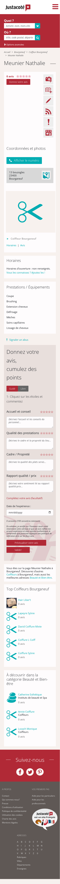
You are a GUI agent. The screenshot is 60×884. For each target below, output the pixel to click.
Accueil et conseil (18, 411)
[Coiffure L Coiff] (11, 643)
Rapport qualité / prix (21, 476)
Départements (23, 865)
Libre (23, 388)
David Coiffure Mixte (30, 626)
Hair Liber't (24, 600)
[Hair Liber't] (11, 603)
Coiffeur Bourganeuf (38, 52)
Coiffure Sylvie (26, 653)
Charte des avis (9, 818)
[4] (49, 411)
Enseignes (21, 868)
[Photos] (30, 211)
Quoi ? (9, 20)
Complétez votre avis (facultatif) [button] (24, 498)
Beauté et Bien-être (41, 577)
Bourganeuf (19, 52)
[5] (52, 411)
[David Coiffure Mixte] (11, 629)
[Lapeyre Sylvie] (11, 616)
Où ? (7, 32)
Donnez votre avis (18, 81)
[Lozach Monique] (11, 734)
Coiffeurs (11, 574)
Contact (5, 796)
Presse (5, 803)
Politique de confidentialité (14, 811)
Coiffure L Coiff (26, 639)
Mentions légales (10, 822)
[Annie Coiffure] (11, 717)
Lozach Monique (27, 728)
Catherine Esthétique (30, 694)
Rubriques (21, 857)
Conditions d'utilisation (12, 807)
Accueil (7, 52)
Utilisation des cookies (12, 815)
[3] (46, 411)
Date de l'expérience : (18, 506)
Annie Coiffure (26, 711)
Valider (18, 549)
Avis (22, 245)
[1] (41, 411)
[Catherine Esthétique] (11, 699)
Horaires (11, 245)
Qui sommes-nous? (11, 799)
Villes (19, 861)
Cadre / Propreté (18, 454)
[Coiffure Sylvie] (11, 656)
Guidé (12, 388)
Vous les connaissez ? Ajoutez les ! (25, 272)
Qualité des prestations (22, 433)
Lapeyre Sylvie (26, 613)
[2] (44, 411)
